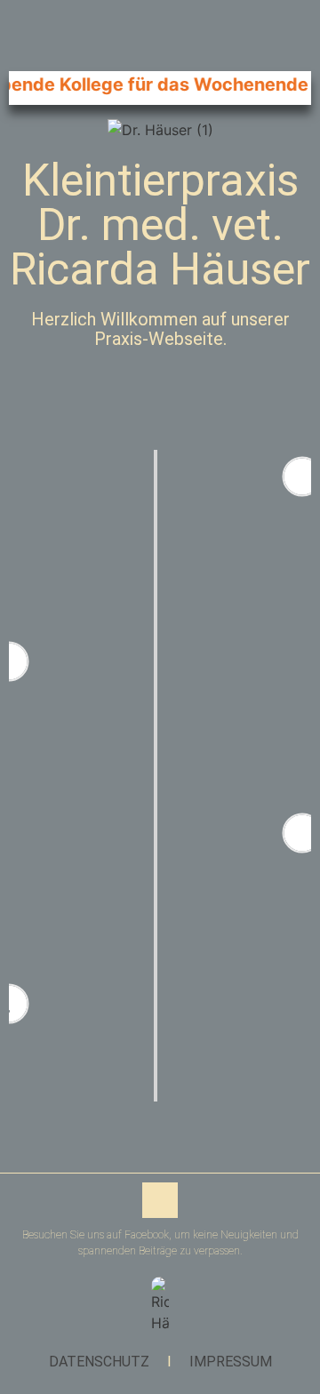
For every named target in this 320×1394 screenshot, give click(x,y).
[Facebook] (160, 1200)
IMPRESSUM (230, 1361)
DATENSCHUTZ (99, 1361)
